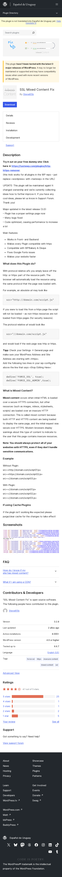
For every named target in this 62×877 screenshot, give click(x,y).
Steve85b (28, 94)
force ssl (31, 659)
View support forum (13, 743)
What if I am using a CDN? (17, 582)
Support (10, 145)
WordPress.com (12, 809)
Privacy (7, 775)
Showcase (38, 760)
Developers (9, 795)
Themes (36, 765)
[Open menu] (57, 4)
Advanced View (11, 673)
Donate (37, 795)
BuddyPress (11, 824)
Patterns (37, 775)
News (6, 765)
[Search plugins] (33, 33)
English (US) (53, 652)
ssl (57, 665)
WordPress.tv (11, 800)
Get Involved (39, 785)
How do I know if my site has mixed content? (15, 571)
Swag (36, 800)
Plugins (36, 770)
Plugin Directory (10, 13)
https (39, 659)
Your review (9, 721)
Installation (11, 130)
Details (9, 115)
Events (36, 790)
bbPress (9, 819)
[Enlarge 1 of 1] (55, 533)
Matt (7, 814)
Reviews (10, 123)
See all (55, 721)
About (6, 760)
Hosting (7, 770)
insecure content (51, 659)
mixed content (47, 665)
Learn (6, 785)
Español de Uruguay (20, 837)
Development (13, 137)
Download (10, 104)
